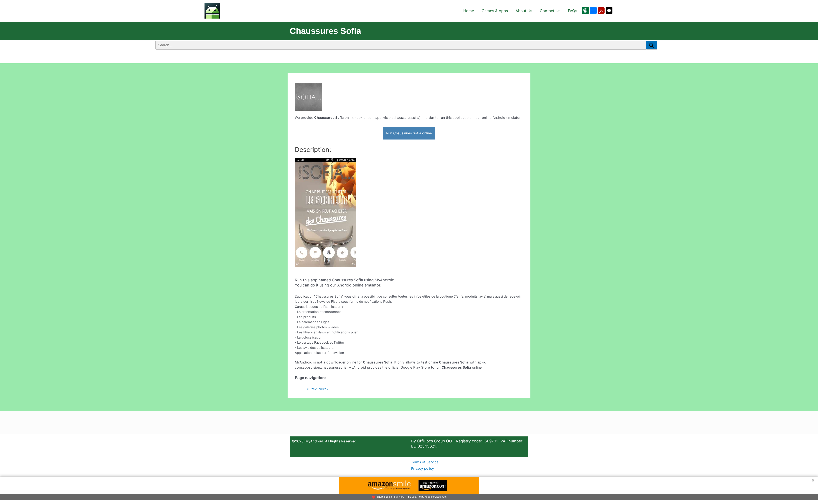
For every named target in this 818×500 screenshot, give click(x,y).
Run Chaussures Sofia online (409, 133)
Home (468, 11)
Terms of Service (424, 462)
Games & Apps (495, 11)
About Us (524, 11)
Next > (324, 389)
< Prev (312, 389)
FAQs (572, 11)
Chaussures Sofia (325, 31)
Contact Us (550, 11)
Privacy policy (422, 468)
